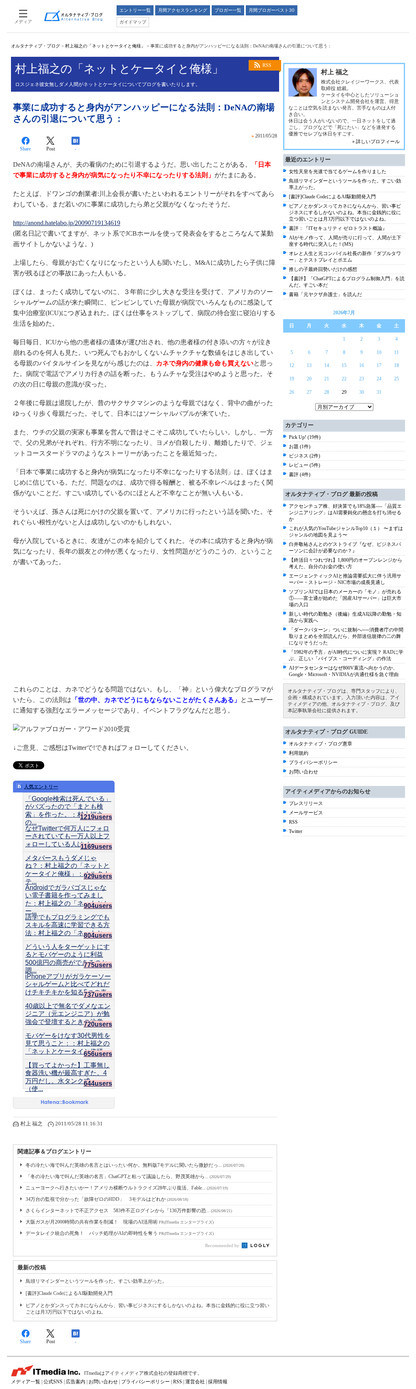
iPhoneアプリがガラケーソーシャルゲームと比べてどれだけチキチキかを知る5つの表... (68, 980)
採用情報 (218, 1382)
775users (98, 965)
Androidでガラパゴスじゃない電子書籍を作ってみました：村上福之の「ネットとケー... (67, 891)
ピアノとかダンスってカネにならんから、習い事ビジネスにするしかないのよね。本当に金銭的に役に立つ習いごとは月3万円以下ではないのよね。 (345, 212)
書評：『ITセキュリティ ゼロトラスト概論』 (338, 228)
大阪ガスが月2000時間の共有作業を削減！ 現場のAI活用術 (120, 1222)
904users (98, 905)
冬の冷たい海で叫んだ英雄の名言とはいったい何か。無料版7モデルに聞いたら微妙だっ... (135, 1165)
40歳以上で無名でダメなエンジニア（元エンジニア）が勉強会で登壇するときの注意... (67, 1010)
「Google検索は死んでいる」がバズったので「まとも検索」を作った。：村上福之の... (68, 802)
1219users (96, 817)
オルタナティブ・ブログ (35, 45)
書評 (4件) (299, 474)
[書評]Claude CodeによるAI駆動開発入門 (69, 1293)
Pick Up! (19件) (305, 437)
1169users (96, 846)
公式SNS (53, 1382)
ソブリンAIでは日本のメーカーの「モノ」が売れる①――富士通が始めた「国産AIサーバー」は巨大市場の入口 (345, 598)
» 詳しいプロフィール (376, 141)
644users (98, 1083)
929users (98, 876)
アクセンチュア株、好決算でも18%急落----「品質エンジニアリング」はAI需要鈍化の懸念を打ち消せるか (345, 512)
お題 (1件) (299, 446)
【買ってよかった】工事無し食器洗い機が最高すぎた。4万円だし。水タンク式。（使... (67, 1069)
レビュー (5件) (304, 465)
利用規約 (298, 753)
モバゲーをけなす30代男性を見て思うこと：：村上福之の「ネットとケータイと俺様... (67, 1039)
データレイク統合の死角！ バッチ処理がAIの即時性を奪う (120, 1233)
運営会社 (195, 1382)
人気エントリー (41, 787)
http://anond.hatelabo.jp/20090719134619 (66, 222)
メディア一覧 (25, 1382)
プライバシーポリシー (313, 762)
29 (344, 392)
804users (98, 935)
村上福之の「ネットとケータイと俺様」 (105, 45)
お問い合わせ (303, 772)
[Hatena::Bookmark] (65, 1102)
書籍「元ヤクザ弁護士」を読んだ (325, 294)
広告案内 (75, 1382)
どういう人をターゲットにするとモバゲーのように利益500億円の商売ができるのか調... (67, 950)
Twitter (295, 831)
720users (98, 1024)
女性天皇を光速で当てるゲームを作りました (337, 171)
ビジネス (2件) (304, 456)
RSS (266, 65)
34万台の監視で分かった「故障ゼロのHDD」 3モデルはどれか (107, 1199)
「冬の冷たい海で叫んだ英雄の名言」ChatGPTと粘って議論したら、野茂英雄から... (128, 1176)
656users (98, 1053)
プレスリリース (306, 803)
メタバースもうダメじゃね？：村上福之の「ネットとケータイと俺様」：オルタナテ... (67, 861)
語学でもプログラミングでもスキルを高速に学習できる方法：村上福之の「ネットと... (67, 921)
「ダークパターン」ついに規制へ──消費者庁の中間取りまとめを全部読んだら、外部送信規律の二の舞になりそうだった (346, 636)
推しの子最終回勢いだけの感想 (323, 269)
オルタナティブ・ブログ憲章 (320, 744)
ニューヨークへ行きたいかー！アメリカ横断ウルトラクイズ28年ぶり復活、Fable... (127, 1188)
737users (98, 994)
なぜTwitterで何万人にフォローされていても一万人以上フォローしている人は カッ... (67, 832)
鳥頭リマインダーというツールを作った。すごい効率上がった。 (96, 1281)
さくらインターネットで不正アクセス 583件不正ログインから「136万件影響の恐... (129, 1210)
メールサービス (306, 813)
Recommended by (222, 1245)
